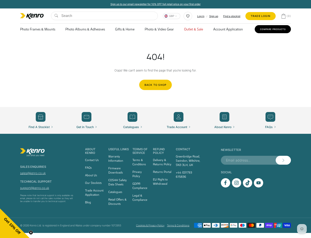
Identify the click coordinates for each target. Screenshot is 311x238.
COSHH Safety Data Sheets (117, 182)
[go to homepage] (47, 152)
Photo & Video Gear (159, 29)
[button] (15, 223)
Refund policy (159, 151)
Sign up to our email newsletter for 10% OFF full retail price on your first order (155, 4)
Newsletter (231, 150)
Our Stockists (93, 183)
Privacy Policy (137, 174)
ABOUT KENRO (90, 151)
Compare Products (273, 29)
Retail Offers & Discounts (117, 202)
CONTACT (183, 149)
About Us (91, 175)
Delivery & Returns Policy (162, 162)
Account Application (228, 29)
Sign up (213, 16)
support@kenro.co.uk (34, 188)
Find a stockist (231, 16)
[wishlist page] (188, 16)
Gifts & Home (125, 29)
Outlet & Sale (193, 29)
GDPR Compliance (139, 186)
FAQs (88, 168)
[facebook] (225, 186)
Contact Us (92, 160)
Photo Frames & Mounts (37, 29)
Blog (88, 202)
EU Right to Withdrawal (160, 182)
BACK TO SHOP (155, 84)
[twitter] (247, 186)
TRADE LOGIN (260, 16)
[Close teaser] (31, 232)
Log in (200, 16)
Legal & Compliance (139, 198)
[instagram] (236, 186)
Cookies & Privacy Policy (150, 225)
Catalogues (115, 192)
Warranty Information (115, 159)
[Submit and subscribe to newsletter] (283, 160)
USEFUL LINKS (118, 149)
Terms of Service (139, 151)
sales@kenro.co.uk (33, 173)
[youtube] (258, 186)
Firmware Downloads (115, 170)
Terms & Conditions (139, 162)
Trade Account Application (94, 193)
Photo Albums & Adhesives (85, 29)
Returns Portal (162, 172)
